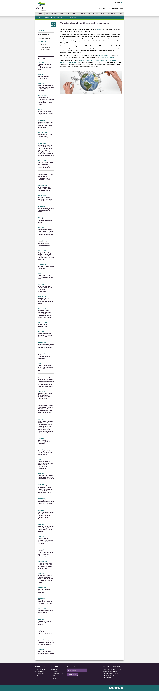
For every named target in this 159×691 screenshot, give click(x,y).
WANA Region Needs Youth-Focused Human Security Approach (45, 188)
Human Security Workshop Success (44, 325)
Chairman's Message (55, 670)
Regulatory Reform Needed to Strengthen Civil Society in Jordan (45, 199)
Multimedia (42, 42)
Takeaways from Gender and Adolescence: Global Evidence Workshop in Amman (46, 502)
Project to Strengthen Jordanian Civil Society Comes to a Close (45, 335)
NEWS (103, 13)
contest (99, 29)
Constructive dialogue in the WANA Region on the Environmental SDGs (46, 642)
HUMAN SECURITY (51, 13)
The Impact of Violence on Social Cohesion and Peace (45, 277)
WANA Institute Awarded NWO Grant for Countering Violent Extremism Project (45, 177)
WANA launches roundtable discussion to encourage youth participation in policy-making (46, 101)
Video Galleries (45, 47)
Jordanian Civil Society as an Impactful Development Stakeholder (46, 136)
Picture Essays (45, 49)
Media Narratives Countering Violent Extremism (44, 356)
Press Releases (46, 17)
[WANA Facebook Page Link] (122, 687)
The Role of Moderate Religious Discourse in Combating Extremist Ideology (45, 66)
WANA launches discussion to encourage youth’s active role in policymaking (45, 553)
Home (39, 17)
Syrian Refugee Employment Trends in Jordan (45, 220)
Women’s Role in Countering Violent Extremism (44, 441)
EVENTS (95, 13)
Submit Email (72, 674)
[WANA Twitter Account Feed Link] (119, 687)
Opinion (42, 30)
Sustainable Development (41, 672)
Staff (53, 676)
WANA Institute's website (107, 57)
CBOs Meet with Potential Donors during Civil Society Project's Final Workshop (46, 528)
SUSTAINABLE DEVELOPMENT (69, 13)
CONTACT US (111, 13)
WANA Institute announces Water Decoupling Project (44, 243)
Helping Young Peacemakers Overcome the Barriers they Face (45, 601)
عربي (122, 2)
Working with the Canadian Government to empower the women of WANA (46, 301)
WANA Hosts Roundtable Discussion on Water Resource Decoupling (46, 345)
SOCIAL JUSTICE (85, 13)
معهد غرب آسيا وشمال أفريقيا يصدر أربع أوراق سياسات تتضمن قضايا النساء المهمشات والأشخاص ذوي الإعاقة (46, 256)
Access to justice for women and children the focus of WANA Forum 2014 (45, 368)
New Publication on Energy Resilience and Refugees (45, 591)
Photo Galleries (46, 45)
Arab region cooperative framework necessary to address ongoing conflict (46, 477)
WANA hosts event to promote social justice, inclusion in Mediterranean (45, 288)
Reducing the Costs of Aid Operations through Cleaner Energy (45, 452)
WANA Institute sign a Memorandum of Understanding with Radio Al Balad (45, 396)
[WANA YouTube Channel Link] (110, 687)
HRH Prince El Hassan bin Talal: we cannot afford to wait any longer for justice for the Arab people (45, 579)
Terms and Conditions (41, 688)
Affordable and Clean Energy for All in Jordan (45, 632)
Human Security (41, 669)
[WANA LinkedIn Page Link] (116, 687)
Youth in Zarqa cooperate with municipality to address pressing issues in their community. (46, 165)
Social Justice (41, 676)
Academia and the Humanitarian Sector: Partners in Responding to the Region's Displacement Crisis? (45, 489)
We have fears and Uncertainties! (43, 77)
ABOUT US (40, 13)
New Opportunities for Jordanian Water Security (46, 652)
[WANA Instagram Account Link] (113, 687)
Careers (54, 678)
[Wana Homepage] (41, 10)
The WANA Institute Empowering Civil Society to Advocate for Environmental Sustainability (46, 465)
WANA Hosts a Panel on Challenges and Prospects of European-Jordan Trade (45, 124)
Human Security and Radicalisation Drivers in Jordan (45, 113)
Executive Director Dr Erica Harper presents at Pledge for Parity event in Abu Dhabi (46, 541)
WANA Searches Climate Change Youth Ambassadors (45, 612)
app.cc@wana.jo (102, 55)
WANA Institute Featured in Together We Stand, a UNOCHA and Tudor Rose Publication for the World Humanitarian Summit (45, 410)
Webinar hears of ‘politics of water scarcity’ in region (46, 210)
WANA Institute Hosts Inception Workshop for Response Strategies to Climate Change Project (45, 232)
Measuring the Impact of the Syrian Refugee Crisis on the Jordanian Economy (46, 88)
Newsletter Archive (45, 38)
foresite (39, 680)
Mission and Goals (57, 673)
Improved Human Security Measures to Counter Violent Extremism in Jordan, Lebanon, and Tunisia (44, 314)
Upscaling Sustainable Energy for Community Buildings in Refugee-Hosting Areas (45, 565)
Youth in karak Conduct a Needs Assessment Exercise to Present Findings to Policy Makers (46, 515)
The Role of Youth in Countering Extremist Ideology (44, 622)
